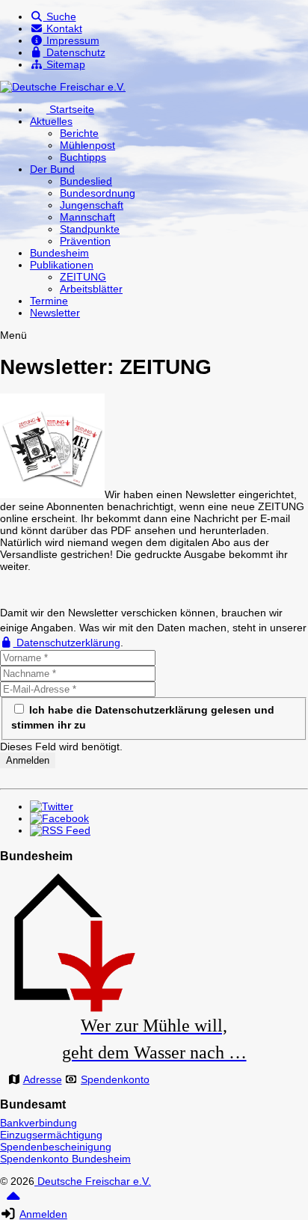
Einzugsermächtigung (51, 1135)
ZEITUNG (83, 277)
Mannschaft (87, 217)
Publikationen (61, 265)
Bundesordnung (97, 193)
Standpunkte (90, 229)
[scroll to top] (13, 1201)
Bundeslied (86, 181)
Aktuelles (51, 121)
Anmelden (43, 1214)
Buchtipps (83, 157)
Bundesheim (59, 253)
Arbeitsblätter (91, 289)
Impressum (71, 40)
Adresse (42, 1079)
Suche (59, 16)
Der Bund (52, 169)
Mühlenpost (87, 145)
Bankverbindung (38, 1123)
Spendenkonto (115, 1079)
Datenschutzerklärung (66, 643)
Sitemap (64, 64)
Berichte (79, 133)
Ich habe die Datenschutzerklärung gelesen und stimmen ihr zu (142, 717)
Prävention (85, 241)
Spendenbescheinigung (55, 1147)
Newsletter (55, 313)
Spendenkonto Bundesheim (65, 1159)
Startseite (70, 109)
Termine (49, 301)
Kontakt (62, 28)
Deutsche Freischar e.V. (92, 1181)
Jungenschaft (91, 205)
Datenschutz (74, 52)
